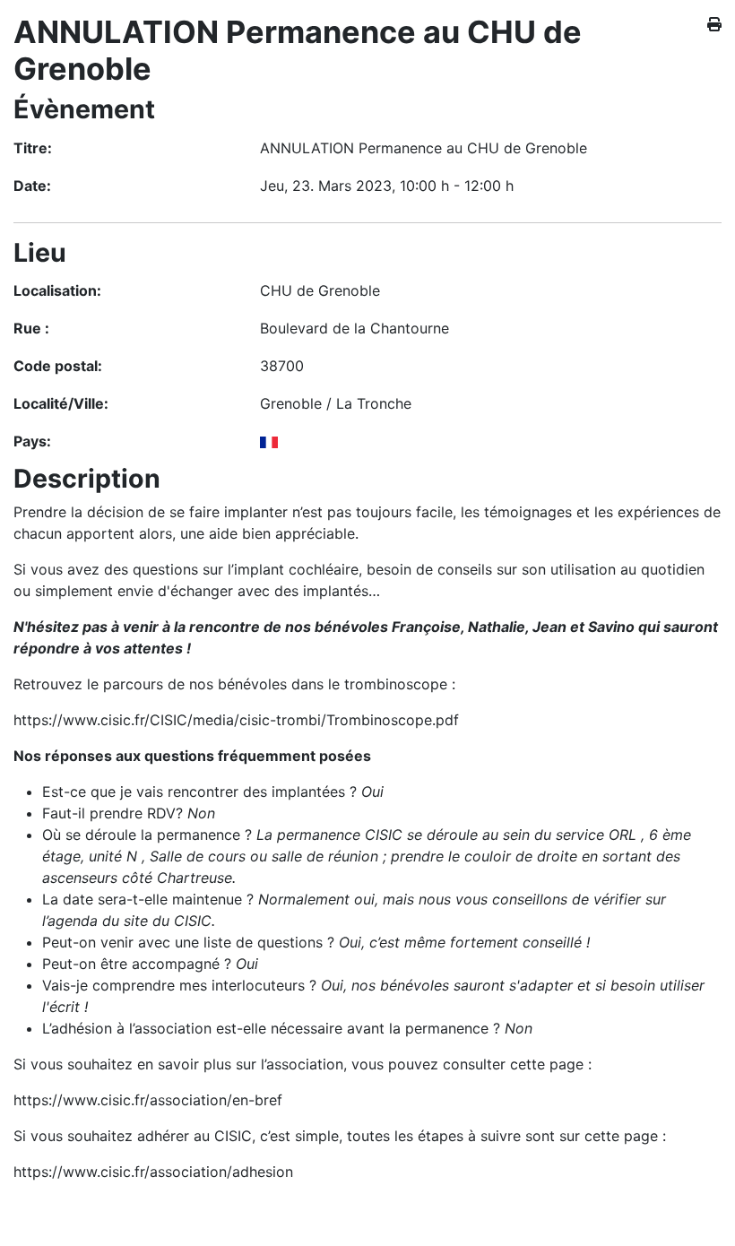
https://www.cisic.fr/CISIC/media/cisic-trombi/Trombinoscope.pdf (236, 720)
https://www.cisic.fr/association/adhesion (153, 1172)
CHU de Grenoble (320, 290)
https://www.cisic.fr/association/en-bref (147, 1100)
